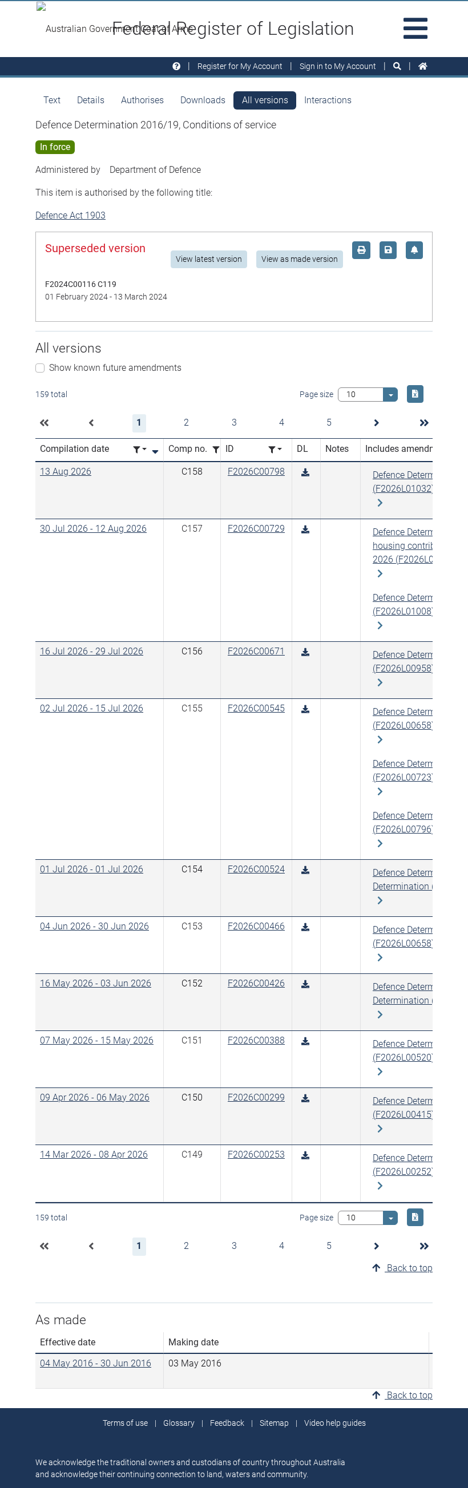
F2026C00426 (256, 983)
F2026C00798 (256, 471)
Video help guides (335, 1423)
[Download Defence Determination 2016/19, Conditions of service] (305, 472)
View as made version (299, 259)
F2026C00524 (256, 869)
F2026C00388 (256, 1040)
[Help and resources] (176, 66)
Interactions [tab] (328, 100)
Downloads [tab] (202, 100)
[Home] (423, 66)
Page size (316, 394)
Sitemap (274, 1423)
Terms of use (125, 1423)
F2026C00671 (256, 651)
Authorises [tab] (142, 100)
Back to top (409, 1268)
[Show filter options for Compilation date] (140, 450)
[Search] (397, 66)
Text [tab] (51, 100)
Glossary (179, 1423)
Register (240, 66)
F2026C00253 (256, 1154)
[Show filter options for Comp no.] (219, 450)
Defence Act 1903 (70, 215)
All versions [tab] (265, 100)
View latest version (209, 259)
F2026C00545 (256, 708)
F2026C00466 (256, 926)
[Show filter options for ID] (275, 450)
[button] (44, 423)
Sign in (338, 66)
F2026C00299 (256, 1097)
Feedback (227, 1423)
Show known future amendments (115, 367)
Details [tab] (90, 100)
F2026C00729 (256, 528)
